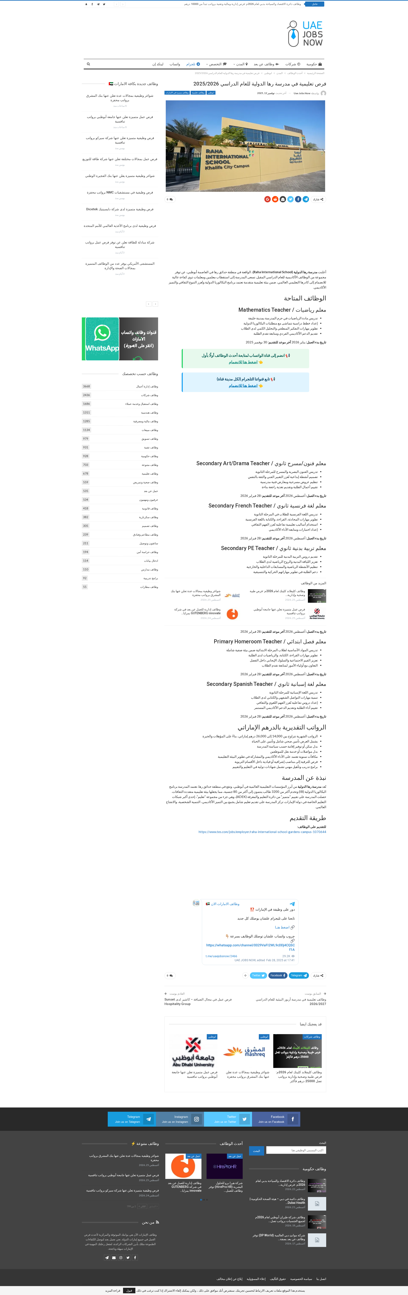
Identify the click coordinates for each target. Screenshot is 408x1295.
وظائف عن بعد (264, 64)
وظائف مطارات (149, 587)
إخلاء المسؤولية (256, 1279)
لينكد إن (157, 64)
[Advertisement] (245, 238)
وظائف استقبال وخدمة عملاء (141, 403)
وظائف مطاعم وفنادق (145, 534)
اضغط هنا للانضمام (243, 362)
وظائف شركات (312, 1036)
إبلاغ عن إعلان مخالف (229, 1279)
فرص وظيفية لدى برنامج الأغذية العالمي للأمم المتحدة (120, 226)
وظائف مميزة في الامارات (177, 92)
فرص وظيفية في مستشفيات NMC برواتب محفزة (120, 192)
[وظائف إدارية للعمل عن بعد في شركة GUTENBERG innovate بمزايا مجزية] (232, 614)
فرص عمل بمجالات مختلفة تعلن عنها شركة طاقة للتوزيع (119, 159)
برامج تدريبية (150, 578)
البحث (322, 1142)
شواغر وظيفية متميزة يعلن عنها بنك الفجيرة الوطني (120, 176)
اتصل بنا (321, 1279)
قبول (129, 1290)
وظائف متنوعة (150, 464)
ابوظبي (211, 92)
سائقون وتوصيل (148, 543)
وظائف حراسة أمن (147, 552)
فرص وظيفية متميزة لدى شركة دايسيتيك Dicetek (119, 209)
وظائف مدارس (149, 569)
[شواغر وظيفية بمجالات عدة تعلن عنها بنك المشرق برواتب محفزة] (232, 596)
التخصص (215, 64)
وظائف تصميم (150, 525)
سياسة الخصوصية (301, 1279)
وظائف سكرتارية (148, 517)
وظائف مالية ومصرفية (145, 421)
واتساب (175, 64)
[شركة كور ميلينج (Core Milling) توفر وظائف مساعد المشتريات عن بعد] (183, 1166)
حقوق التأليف (278, 1279)
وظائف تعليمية (198, 92)
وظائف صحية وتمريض (145, 482)
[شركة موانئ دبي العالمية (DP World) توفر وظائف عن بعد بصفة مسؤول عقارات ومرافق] (317, 1240)
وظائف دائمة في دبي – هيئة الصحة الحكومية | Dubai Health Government (258, 4)
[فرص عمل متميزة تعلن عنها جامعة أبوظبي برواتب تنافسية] (317, 614)
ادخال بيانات (151, 560)
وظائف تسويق (150, 438)
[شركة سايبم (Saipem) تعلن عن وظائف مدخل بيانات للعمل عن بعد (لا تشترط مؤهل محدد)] (225, 1166)
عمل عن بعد (151, 491)
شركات (290, 64)
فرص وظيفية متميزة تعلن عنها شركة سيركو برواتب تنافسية (122, 1190)
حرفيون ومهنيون (148, 499)
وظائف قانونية (150, 508)
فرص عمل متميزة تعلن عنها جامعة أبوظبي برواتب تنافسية (123, 1175)
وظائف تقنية (151, 447)
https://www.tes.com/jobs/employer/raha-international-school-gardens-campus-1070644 (262, 832)
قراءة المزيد (112, 1290)
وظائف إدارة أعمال (147, 386)
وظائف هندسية (149, 412)
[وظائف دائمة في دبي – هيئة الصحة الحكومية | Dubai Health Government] (317, 1204)
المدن (240, 64)
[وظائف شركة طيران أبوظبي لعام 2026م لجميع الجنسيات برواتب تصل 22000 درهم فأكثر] (317, 1222)
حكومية (311, 64)
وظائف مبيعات (150, 430)
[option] (120, 186)
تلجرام (190, 64)
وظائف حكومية (149, 456)
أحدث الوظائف (192, 1156)
